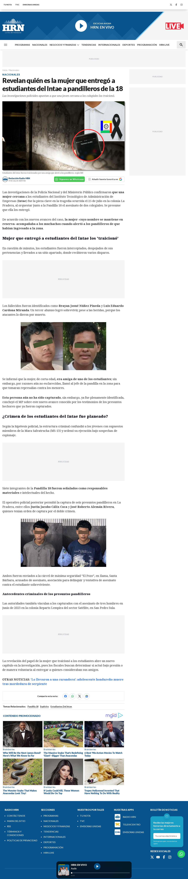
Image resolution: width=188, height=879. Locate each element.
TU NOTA (8, 5)
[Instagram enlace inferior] (170, 857)
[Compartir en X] (80, 696)
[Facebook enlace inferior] (164, 857)
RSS (9, 826)
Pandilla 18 (33, 706)
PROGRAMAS (22, 44)
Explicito (44, 706)
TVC (17, 5)
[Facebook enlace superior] (176, 5)
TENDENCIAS (88, 44)
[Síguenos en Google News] (87, 696)
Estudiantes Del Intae (61, 706)
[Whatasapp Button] (181, 854)
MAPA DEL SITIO (16, 821)
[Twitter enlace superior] (171, 5)
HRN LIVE (164, 44)
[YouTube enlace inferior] (158, 857)
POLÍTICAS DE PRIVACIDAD (22, 840)
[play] (97, 866)
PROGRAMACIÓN (147, 44)
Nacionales (14, 70)
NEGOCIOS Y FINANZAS (63, 44)
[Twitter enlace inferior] (152, 857)
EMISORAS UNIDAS (31, 5)
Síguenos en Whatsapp (71, 179)
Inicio (4, 70)
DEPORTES (128, 44)
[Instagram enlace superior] (181, 5)
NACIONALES (39, 44)
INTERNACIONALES (109, 44)
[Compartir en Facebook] (65, 696)
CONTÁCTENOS (16, 815)
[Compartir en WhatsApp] (72, 696)
